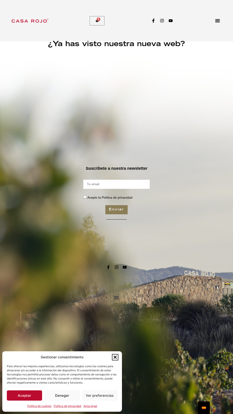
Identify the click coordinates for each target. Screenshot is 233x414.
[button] (115, 357)
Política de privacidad (67, 406)
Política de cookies (39, 406)
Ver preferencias (100, 395)
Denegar (62, 395)
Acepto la (109, 197)
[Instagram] (162, 21)
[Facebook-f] (153, 21)
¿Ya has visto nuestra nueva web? (116, 44)
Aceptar (24, 395)
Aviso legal (90, 406)
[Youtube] (171, 21)
